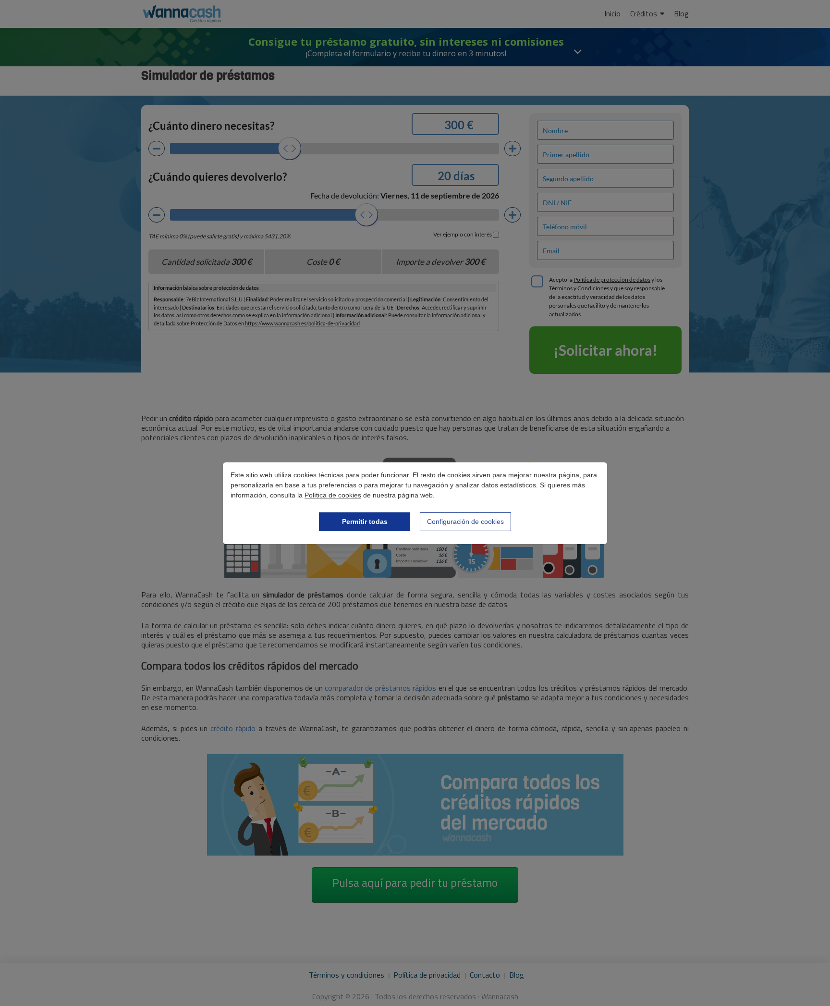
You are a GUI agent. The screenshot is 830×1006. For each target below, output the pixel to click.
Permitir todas (365, 521)
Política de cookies (333, 495)
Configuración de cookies (465, 521)
